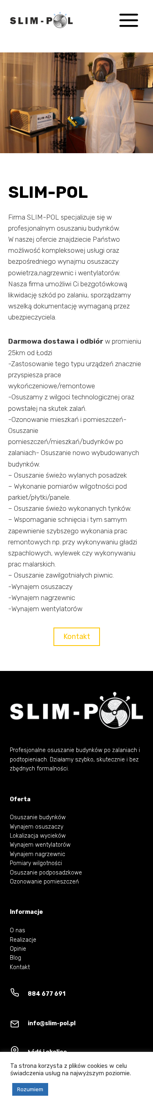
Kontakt (20, 967)
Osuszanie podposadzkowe (46, 872)
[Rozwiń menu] (128, 20)
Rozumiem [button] (30, 1089)
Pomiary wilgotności (36, 863)
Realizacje (23, 939)
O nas (17, 930)
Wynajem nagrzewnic (37, 854)
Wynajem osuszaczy (36, 826)
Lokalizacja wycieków (38, 835)
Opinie (18, 948)
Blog (15, 957)
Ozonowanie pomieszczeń (44, 881)
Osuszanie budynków (38, 817)
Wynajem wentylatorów (40, 844)
